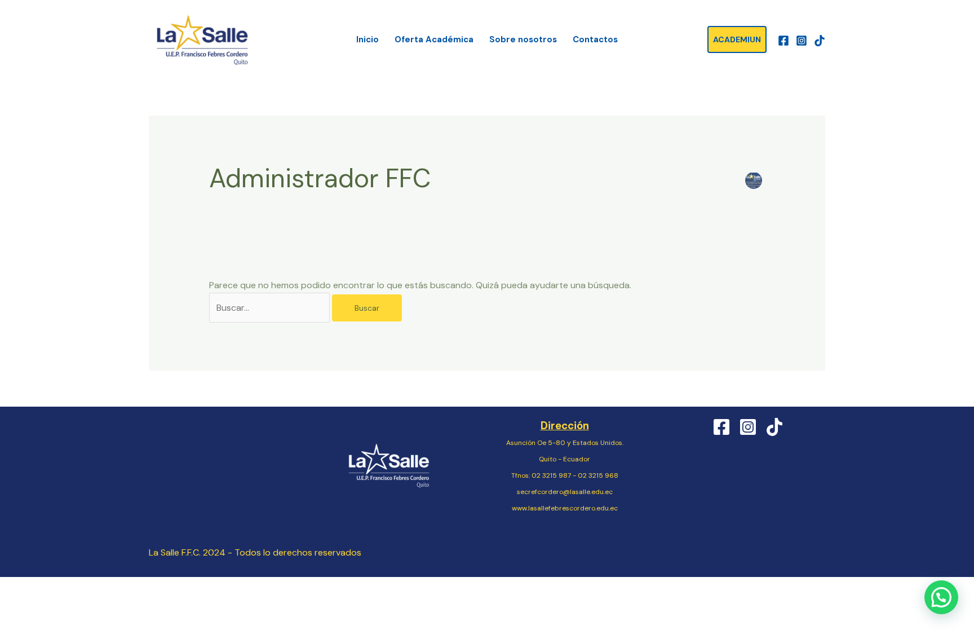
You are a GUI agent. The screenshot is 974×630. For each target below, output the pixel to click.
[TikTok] (819, 40)
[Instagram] (801, 40)
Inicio (367, 39)
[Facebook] (783, 40)
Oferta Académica (434, 39)
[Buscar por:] (270, 308)
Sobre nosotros (523, 39)
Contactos (595, 39)
